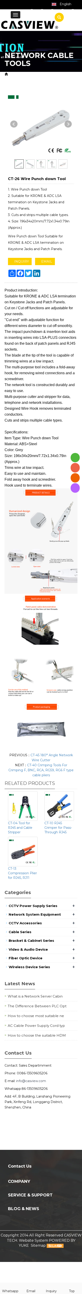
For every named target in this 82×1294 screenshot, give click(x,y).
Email (30, 1291)
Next (68, 124)
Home (14, 74)
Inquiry (51, 1291)
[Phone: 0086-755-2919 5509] (75, 467)
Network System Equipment (35, 914)
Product (32, 74)
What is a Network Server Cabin (35, 996)
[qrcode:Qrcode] (75, 487)
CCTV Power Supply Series (33, 906)
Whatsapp (10, 1291)
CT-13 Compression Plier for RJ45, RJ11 (22, 873)
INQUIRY (21, 261)
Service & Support (30, 1195)
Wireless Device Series (29, 967)
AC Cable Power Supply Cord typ (36, 1025)
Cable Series (20, 932)
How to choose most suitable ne (36, 1016)
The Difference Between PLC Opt (37, 1006)
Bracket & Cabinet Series (31, 940)
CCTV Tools (15, 79)
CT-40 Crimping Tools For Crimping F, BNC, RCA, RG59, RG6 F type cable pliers (41, 770)
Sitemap (38, 1245)
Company (19, 1181)
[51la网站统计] (55, 1245)
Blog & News (23, 1208)
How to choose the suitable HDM (37, 1035)
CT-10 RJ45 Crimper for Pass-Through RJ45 (58, 827)
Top (72, 1291)
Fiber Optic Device (25, 958)
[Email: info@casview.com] (75, 477)
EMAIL (46, 261)
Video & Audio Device (28, 949)
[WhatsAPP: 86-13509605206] (75, 457)
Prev (14, 124)
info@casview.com (31, 1081)
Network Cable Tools (47, 79)
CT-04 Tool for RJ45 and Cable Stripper (20, 827)
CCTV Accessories (58, 74)
